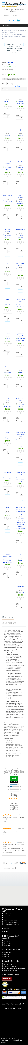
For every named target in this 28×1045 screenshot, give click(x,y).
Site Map (6, 956)
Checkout (14, 11)
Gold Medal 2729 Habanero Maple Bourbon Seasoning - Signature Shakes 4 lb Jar (14, 36)
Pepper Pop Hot (7, 195)
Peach (20, 554)
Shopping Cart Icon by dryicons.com (15, 968)
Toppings (4, 32)
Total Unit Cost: (11, 79)
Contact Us (7, 952)
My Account (19, 9)
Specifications (9, 622)
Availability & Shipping (8, 66)
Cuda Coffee (8, 918)
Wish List (7, 945)
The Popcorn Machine (10, 922)
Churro (7, 432)
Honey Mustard (20, 229)
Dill (7, 263)
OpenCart (14, 970)
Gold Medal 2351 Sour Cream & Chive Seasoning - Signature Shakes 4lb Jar (20, 511)
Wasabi (8, 333)
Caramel (7, 367)
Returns (6, 954)
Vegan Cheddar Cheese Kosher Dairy (20, 434)
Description (8, 616)
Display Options (12, 866)
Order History (8, 943)
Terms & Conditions (10, 966)
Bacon (20, 367)
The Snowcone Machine (11, 924)
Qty (4, 83)
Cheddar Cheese (20, 162)
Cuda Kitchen (8, 914)
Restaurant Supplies (11, 30)
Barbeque (7, 96)
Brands (6, 931)
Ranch (7, 299)
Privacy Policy (8, 964)
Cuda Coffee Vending (10, 920)
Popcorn (21, 30)
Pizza (7, 130)
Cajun (20, 130)
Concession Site (9, 916)
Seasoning (12, 32)
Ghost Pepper (8, 472)
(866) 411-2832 (9, 9)
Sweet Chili (20, 586)
